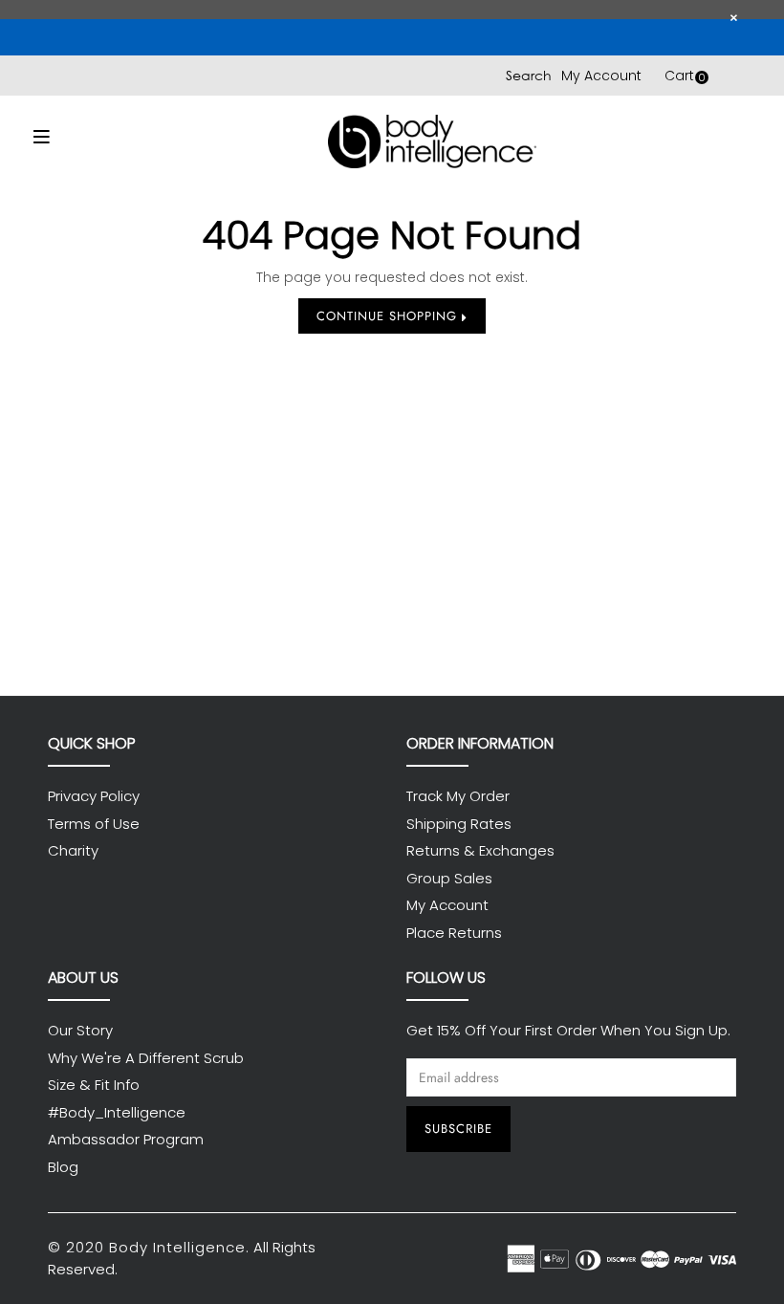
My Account (601, 75)
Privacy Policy (94, 796)
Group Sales (449, 878)
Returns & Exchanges (480, 850)
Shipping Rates (459, 824)
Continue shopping (389, 316)
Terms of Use (94, 824)
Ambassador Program (126, 1139)
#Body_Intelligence (116, 1112)
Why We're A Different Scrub (146, 1058)
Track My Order (458, 796)
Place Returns (454, 933)
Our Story (80, 1030)
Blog (63, 1167)
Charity (73, 850)
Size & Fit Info (94, 1085)
